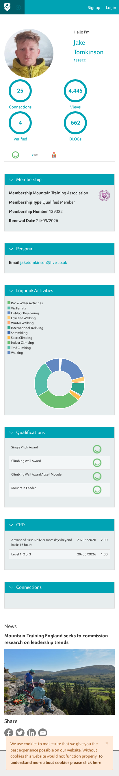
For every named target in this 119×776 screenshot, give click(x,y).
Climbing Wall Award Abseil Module (36, 474)
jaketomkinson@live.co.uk (43, 262)
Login (111, 7)
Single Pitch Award (24, 447)
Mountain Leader (23, 488)
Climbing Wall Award (26, 461)
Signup (94, 7)
